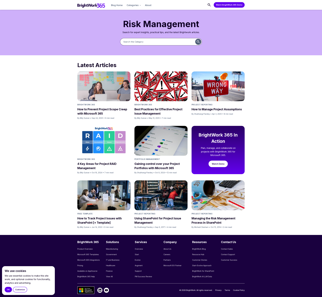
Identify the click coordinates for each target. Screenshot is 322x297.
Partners (167, 260)
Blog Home (117, 5)
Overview (139, 249)
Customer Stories (199, 260)
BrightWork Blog (199, 249)
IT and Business (112, 260)
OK (8, 289)
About (148, 5)
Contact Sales (227, 249)
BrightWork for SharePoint (203, 271)
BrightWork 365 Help (86, 276)
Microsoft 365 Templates (88, 254)
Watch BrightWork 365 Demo (229, 5)
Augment (139, 265)
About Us (167, 249)
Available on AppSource (87, 271)
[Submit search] (198, 42)
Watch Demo (218, 164)
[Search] (209, 4)
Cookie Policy (239, 290)
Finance (109, 271)
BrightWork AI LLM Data (202, 276)
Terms (227, 290)
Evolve (137, 260)
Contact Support (228, 254)
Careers (167, 254)
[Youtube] (106, 290)
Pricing (80, 265)
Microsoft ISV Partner (173, 265)
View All (109, 276)
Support (138, 271)
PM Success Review (143, 276)
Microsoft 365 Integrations (88, 260)
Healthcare (110, 265)
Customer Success (229, 260)
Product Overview (85, 249)
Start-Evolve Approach (202, 265)
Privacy (218, 290)
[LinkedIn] (99, 290)
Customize (20, 289)
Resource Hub (198, 254)
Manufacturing (112, 249)
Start (137, 254)
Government (111, 254)
